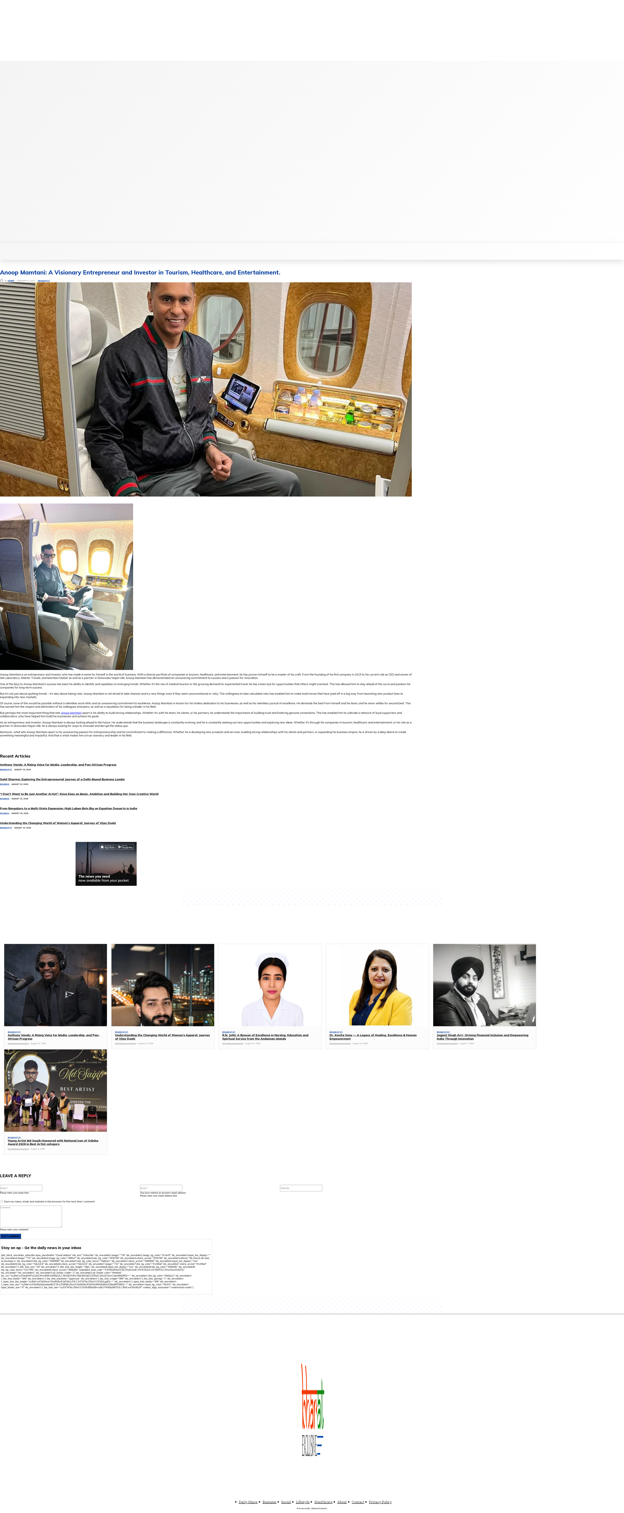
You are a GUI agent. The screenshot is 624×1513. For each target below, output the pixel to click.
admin (11, 281)
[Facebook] (34, 152)
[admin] (2, 280)
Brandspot (44, 281)
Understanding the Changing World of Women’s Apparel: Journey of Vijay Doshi (162, 1037)
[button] (462, 246)
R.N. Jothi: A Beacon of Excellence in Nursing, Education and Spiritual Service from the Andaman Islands (265, 1037)
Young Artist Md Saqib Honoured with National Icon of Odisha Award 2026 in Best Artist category (53, 1142)
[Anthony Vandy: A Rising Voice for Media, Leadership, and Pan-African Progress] (55, 985)
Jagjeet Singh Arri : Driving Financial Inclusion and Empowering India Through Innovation (482, 1037)
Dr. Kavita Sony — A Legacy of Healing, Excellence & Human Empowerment (373, 1037)
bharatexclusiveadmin (18, 1043)
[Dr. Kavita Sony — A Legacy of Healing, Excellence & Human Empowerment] (377, 985)
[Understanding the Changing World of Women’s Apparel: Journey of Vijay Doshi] (162, 985)
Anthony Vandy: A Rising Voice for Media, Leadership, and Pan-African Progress (54, 1037)
